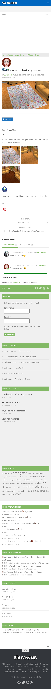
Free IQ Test (7, 597)
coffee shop (29, 477)
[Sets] (5, 70)
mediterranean (26, 483)
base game (20, 473)
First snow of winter (11, 402)
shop (21, 491)
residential (30, 486)
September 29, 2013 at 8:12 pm (27, 265)
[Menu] (48, 3)
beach (30, 473)
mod (32, 483)
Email (7, 317)
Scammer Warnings (10, 419)
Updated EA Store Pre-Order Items (15, 541)
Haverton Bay (20, 368)
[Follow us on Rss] (47, 288)
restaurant (43, 487)
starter (4, 494)
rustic (8, 491)
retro (4, 491)
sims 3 (36, 490)
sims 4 (43, 490)
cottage (4, 480)
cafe (17, 477)
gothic (41, 480)
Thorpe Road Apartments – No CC (28, 362)
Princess (7, 373)
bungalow (5, 477)
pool (10, 487)
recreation (17, 487)
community (39, 476)
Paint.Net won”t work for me (13, 517)
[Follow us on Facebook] (36, 288)
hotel (3, 483)
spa (48, 491)
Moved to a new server (10, 511)
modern (38, 483)
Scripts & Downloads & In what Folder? (16, 523)
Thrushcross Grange (22, 379)
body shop (36, 473)
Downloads (8, 55)
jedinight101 (41, 252)
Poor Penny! (7, 613)
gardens (37, 480)
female (31, 480)
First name (9, 308)
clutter (22, 477)
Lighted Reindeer (8, 529)
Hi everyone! (6, 535)
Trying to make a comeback (14, 411)
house (7, 484)
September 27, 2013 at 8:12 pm (26, 252)
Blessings (6, 605)
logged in (16, 283)
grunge (46, 480)
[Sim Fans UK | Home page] (12, 3)
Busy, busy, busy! (9, 589)
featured (25, 480)
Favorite (8, 119)
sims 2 (28, 490)
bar (11, 473)
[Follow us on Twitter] (40, 288)
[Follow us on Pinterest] (44, 288)
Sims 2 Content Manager (23, 351)
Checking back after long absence (23, 357)
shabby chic (15, 491)
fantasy (19, 480)
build (42, 473)
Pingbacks (27, 245)
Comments (10, 245)
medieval (17, 484)
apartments (5, 473)
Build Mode (28, 55)
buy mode (12, 477)
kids (11, 483)
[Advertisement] (25, 35)
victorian (10, 494)
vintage (17, 494)
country (10, 480)
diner (15, 480)
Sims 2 (18, 55)
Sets (4, 14)
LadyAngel (8, 75)
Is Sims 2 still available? (19, 569)
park (6, 487)
